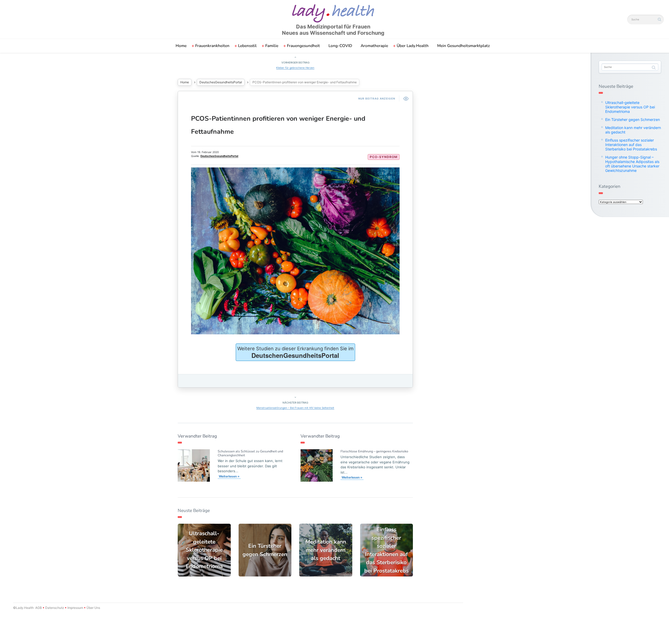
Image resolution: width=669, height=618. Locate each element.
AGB (38, 608)
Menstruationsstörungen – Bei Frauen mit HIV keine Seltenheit (295, 407)
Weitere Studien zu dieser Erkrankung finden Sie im (295, 353)
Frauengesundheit (303, 45)
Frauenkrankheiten (212, 45)
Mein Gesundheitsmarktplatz (463, 45)
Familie (271, 45)
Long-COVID (340, 45)
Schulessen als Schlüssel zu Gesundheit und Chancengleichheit (250, 453)
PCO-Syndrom (383, 157)
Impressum (75, 608)
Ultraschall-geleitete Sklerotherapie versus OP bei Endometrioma (630, 107)
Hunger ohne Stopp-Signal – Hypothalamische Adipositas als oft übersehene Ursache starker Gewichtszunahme (632, 164)
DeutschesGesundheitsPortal (220, 82)
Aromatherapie (374, 45)
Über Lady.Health (413, 45)
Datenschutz (54, 608)
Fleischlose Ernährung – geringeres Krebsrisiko (374, 451)
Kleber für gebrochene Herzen (295, 67)
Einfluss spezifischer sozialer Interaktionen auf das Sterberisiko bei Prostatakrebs (631, 144)
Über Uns (93, 608)
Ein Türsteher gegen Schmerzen (632, 119)
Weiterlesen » (229, 476)
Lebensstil (247, 45)
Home (181, 45)
